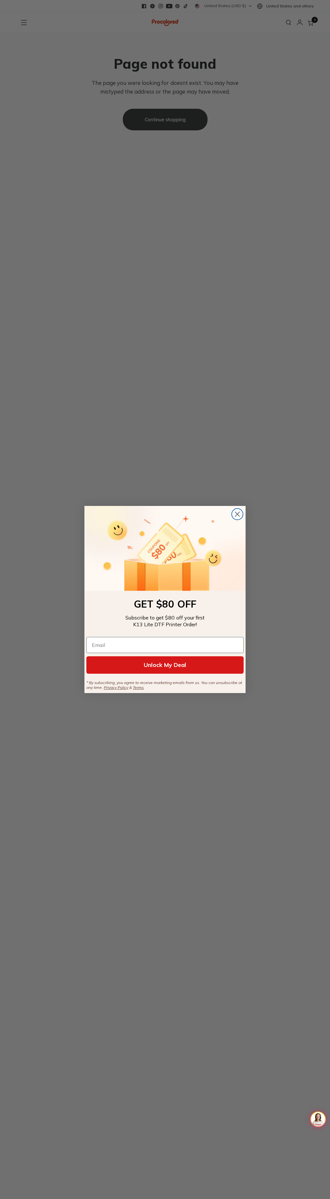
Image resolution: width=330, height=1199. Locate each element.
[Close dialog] (237, 514)
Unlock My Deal (165, 665)
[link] (165, 548)
